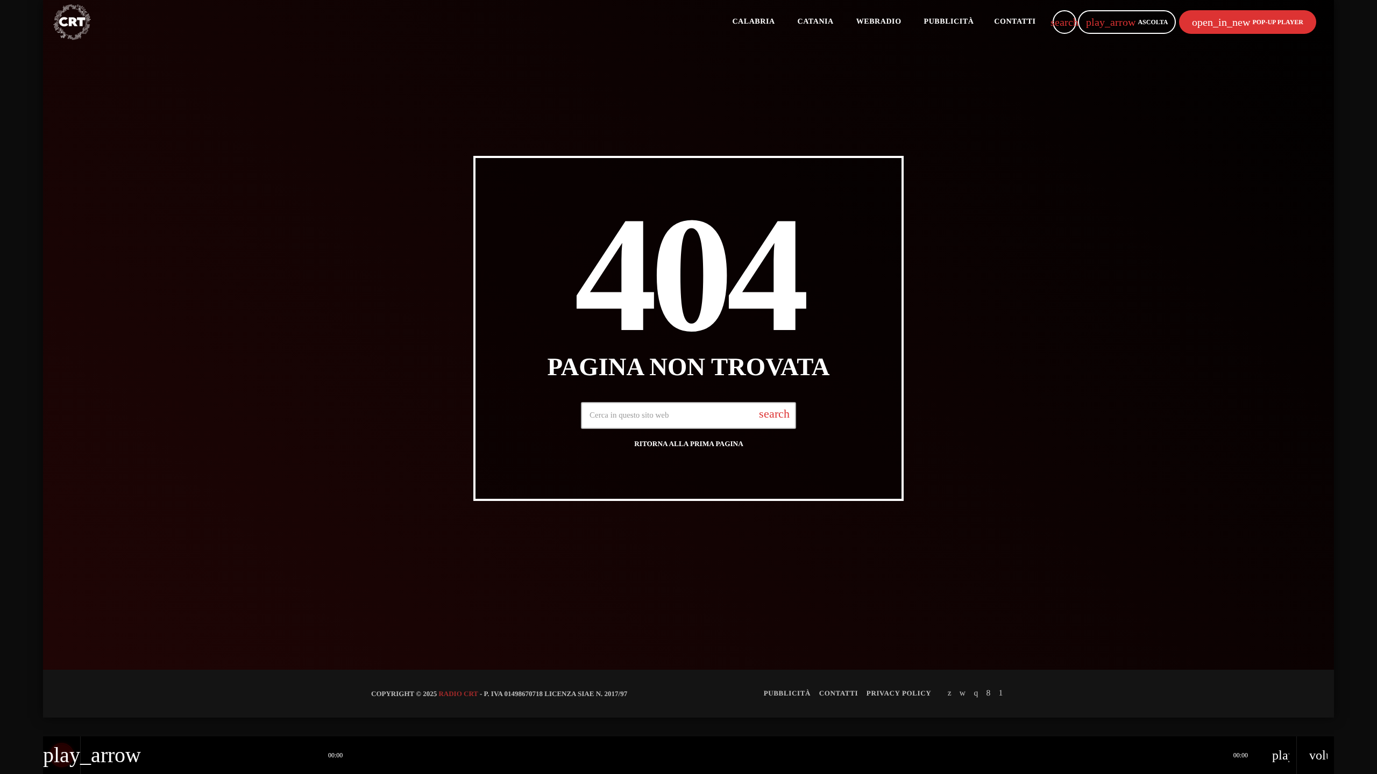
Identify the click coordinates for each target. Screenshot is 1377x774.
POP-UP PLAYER (1247, 22)
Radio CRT (458, 694)
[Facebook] (988, 693)
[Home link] (72, 22)
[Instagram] (976, 693)
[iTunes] (963, 693)
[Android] (1001, 693)
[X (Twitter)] (950, 693)
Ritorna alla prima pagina (688, 444)
